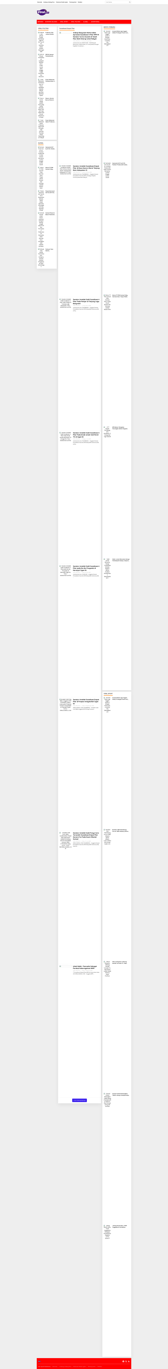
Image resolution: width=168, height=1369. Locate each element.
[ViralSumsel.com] (43, 12)
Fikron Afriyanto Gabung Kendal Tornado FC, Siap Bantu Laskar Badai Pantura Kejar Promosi (120, 962)
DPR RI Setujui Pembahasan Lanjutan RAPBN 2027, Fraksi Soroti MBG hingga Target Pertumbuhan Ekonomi (50, 55)
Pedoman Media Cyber (79, 1366)
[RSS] (129, 1361)
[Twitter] (126, 1361)
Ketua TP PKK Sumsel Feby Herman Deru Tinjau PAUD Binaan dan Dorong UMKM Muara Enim (50, 168)
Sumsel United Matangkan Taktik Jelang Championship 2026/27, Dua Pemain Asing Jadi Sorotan (120, 1094)
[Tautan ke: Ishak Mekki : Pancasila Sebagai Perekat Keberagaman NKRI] (65, 1030)
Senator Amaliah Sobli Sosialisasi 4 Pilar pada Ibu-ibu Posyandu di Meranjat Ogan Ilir (86, 568)
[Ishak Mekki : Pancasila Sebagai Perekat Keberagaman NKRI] (93, 974)
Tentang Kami (91, 1366)
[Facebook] (123, 1361)
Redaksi (100, 1366)
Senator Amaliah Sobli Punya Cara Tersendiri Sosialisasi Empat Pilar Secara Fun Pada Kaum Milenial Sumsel (86, 836)
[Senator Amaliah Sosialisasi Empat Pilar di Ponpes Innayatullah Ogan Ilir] (94, 709)
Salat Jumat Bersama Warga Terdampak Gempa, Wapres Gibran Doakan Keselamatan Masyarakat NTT (121, 559)
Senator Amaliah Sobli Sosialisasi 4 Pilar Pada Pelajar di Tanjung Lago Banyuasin (86, 301)
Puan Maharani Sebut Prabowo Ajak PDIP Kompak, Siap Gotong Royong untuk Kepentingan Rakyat (50, 121)
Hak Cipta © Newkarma (44, 1366)
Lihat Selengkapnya (79, 1100)
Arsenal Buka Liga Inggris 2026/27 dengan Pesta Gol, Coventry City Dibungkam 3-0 (120, 32)
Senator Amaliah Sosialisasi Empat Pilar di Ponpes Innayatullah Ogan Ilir (86, 702)
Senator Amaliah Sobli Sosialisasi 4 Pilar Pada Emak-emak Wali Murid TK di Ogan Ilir (86, 435)
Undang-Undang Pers (65, 1366)
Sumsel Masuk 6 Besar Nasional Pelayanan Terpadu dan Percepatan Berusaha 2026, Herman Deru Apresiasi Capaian (50, 213)
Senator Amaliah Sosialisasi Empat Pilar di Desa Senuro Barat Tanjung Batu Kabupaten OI (86, 168)
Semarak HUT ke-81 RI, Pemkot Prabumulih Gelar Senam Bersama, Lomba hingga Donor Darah (50, 147)
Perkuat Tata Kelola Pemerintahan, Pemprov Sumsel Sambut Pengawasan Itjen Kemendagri (50, 249)
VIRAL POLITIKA (76, 41)
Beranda (54, 1366)
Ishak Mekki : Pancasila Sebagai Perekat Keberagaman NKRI (85, 967)
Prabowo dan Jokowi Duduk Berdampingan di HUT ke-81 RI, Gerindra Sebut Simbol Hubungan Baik (50, 33)
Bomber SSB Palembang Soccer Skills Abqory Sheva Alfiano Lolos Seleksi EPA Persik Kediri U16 (120, 830)
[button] (129, 2)
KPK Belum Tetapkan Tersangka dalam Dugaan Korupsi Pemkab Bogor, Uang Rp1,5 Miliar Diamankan (121, 427)
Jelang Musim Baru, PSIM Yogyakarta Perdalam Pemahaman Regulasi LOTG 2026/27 (120, 1226)
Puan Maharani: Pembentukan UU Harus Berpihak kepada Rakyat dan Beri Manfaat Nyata (50, 80)
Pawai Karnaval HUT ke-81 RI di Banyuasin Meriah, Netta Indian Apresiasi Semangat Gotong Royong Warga (50, 191)
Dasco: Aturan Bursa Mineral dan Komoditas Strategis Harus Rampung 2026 (50, 99)
